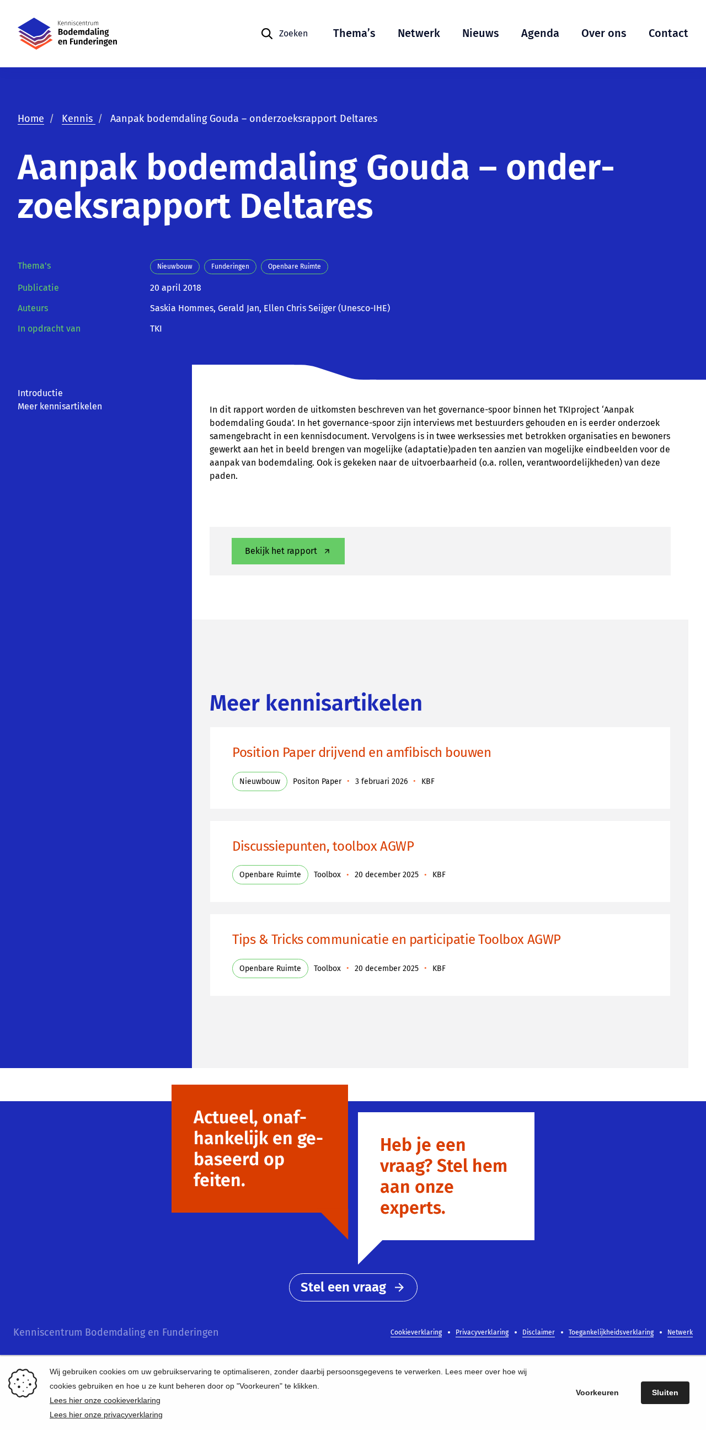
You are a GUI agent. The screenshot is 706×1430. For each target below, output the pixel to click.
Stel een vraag (343, 1287)
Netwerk (419, 33)
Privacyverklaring (482, 1332)
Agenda (540, 33)
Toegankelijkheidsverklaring (611, 1332)
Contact (668, 33)
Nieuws (480, 33)
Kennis (78, 119)
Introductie (40, 393)
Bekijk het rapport (281, 551)
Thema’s (354, 33)
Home (31, 119)
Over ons (604, 33)
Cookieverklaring (416, 1332)
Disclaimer (538, 1332)
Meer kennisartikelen (60, 406)
